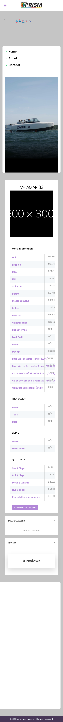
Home (12, 52)
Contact (14, 65)
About (12, 58)
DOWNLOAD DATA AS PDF (25, 507)
